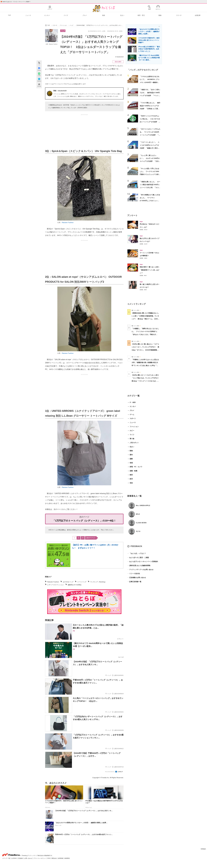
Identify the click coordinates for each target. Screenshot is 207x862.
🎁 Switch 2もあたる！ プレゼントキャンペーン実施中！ (16, 1)
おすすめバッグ (68, 582)
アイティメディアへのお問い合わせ (140, 569)
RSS (49, 858)
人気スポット (134, 442)
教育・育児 (141, 15)
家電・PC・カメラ (136, 467)
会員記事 (197, 15)
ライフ (132, 434)
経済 (131, 479)
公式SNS (14, 858)
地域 (103, 15)
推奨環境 (67, 858)
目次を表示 (118, 61)
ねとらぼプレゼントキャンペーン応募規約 (142, 561)
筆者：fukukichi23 (60, 91)
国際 (131, 459)
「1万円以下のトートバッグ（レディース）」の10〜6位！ (84, 520)
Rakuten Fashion (68, 222)
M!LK (138, 514)
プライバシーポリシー (40, 858)
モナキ (138, 531)
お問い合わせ (28, 858)
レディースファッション (55, 585)
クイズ (66, 15)
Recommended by (110, 771)
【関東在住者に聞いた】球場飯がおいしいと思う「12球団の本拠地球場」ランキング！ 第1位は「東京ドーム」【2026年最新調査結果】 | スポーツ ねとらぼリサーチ (145, 319)
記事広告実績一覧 (134, 581)
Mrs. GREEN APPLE (143, 505)
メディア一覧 (6, 858)
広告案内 (20, 858)
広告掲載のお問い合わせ (136, 577)
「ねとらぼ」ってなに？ (136, 553)
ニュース (28, 15)
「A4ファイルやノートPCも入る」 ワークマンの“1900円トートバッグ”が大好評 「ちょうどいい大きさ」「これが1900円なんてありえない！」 (150, 135)
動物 (160, 15)
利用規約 (203, 849)
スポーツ (133, 418)
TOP (9, 15)
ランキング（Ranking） (98, 582)
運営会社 (54, 858)
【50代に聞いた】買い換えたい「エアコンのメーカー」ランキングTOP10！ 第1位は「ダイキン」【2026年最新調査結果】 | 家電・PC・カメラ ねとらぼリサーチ (145, 350)
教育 (131, 475)
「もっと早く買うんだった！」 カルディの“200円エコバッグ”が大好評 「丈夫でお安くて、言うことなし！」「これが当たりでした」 (150, 161)
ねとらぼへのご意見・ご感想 (138, 557)
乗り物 (132, 438)
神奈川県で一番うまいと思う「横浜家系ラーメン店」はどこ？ (149, 270)
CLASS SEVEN (141, 523)
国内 (131, 454)
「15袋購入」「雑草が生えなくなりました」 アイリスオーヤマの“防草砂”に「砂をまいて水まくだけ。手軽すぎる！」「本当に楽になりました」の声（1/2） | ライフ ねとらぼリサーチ (145, 334)
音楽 (131, 483)
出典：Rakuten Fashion (51, 44)
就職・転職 (133, 471)
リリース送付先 (133, 573)
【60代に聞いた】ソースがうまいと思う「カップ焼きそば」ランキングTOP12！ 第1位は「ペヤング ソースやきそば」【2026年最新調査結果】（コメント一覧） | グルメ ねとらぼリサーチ (146, 381)
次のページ (90, 538)
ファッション (134, 426)
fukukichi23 (120, 57)
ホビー (132, 430)
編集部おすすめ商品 (74, 585)
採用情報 (61, 858)
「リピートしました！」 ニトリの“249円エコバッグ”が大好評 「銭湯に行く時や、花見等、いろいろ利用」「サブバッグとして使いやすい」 (149, 148)
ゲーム (132, 414)
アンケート (132, 215)
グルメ (85, 15)
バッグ (63, 31)
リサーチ (179, 15)
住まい (122, 15)
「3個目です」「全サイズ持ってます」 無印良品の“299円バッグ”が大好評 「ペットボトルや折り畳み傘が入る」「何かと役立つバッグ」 (150, 95)
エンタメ (47, 15)
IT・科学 (133, 402)
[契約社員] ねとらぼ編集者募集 (138, 565)
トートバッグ (81, 582)
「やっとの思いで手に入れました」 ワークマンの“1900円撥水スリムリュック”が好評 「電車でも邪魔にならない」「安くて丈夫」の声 (151, 174)
